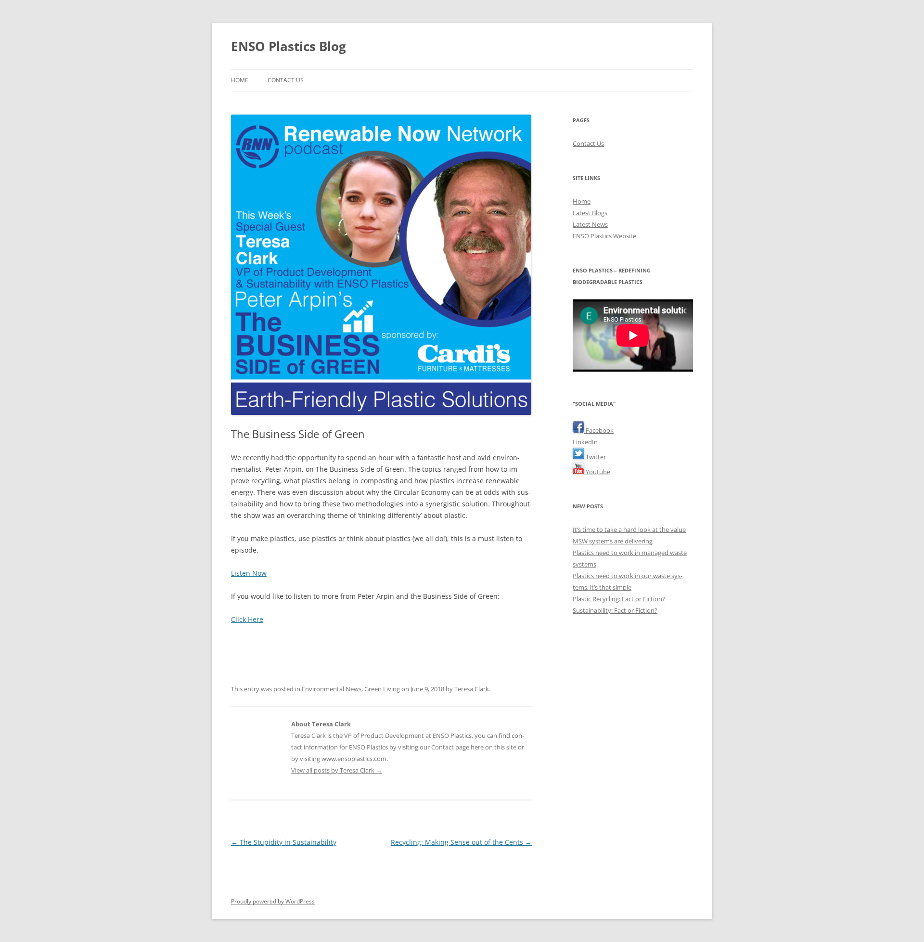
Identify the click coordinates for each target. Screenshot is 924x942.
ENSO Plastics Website (604, 236)
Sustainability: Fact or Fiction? (615, 610)
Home (239, 80)
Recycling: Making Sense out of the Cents (461, 842)
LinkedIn (585, 442)
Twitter (595, 456)
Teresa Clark (471, 688)
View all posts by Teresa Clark (336, 770)
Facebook (599, 430)
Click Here (247, 619)
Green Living (382, 688)
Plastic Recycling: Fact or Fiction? (619, 598)
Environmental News (331, 688)
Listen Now (249, 573)
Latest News (590, 224)
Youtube (597, 471)
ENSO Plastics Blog (288, 46)
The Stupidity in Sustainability (283, 842)
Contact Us (286, 80)
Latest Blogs (590, 212)
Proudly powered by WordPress (273, 901)
